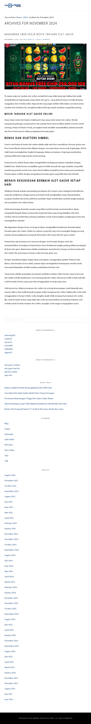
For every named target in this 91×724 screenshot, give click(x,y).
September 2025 (12, 491)
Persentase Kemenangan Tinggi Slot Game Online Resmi (29, 398)
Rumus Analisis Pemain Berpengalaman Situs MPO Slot (28, 387)
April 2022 (9, 662)
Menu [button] (84, 5)
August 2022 (10, 651)
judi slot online (11, 371)
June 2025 (9, 507)
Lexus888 (9, 345)
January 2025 (10, 528)
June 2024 (9, 566)
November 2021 (11, 683)
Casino (7, 428)
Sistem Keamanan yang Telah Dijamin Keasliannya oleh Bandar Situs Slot (36, 403)
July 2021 (9, 694)
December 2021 (11, 678)
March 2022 (10, 667)
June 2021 (9, 699)
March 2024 (10, 582)
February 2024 (11, 587)
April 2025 (9, 518)
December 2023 (11, 598)
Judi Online (9, 439)
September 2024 (12, 550)
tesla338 (8, 338)
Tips (6, 455)
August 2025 (10, 496)
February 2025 (11, 523)
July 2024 (9, 560)
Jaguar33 (8, 352)
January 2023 (10, 635)
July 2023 (9, 624)
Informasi (9, 434)
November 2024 (11, 539)
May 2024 (9, 571)
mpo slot (8, 375)
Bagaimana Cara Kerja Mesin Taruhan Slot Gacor (39, 34)
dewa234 (8, 342)
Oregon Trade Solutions (13, 5)
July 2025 (9, 501)
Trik (6, 461)
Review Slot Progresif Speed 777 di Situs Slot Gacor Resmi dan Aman (34, 409)
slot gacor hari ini (12, 368)
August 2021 (10, 688)
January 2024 (10, 592)
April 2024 (9, 576)
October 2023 (10, 608)
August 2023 (10, 619)
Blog (6, 423)
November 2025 (11, 480)
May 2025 (9, 512)
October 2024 (10, 544)
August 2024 (10, 555)
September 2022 (12, 646)
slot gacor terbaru (12, 365)
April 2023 (9, 630)
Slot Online (9, 450)
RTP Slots (9, 444)
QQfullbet (9, 349)
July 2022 (9, 656)
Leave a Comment (43, 39)
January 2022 (10, 672)
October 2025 (10, 486)
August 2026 (10, 475)
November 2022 (11, 640)
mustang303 (10, 335)
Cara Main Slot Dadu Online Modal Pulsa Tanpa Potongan (29, 393)
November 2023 (11, 603)
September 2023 (12, 614)
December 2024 (11, 534)
